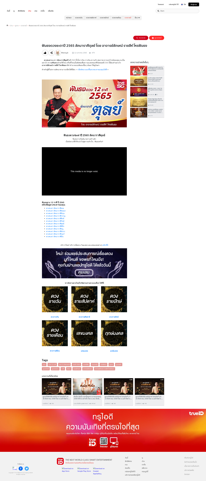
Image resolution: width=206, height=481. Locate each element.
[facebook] (21, 468)
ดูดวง (17, 25)
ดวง (44, 364)
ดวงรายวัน (79, 17)
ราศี (63, 369)
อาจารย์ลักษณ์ (87, 369)
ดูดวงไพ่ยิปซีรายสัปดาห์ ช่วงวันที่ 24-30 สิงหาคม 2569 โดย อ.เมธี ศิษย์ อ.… (56, 398)
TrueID (13, 4)
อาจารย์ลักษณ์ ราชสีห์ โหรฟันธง (104, 369)
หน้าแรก (69, 17)
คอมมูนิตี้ (145, 471)
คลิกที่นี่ (105, 245)
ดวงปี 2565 (76, 364)
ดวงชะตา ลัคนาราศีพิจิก (55, 226)
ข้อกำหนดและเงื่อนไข (190, 462)
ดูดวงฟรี (118, 364)
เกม (36, 11)
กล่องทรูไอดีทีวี (130, 471)
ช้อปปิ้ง (127, 468)
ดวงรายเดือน (116, 17)
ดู (13, 11)
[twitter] (27, 468)
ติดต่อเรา (187, 474)
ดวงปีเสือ (86, 364)
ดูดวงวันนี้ (157, 38)
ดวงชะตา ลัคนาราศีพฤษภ (56, 211)
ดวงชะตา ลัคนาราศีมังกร (55, 231)
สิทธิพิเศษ (21, 11)
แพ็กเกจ (144, 468)
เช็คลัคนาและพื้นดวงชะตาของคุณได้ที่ (92, 70)
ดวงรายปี (128, 17)
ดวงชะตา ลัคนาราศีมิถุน (55, 213)
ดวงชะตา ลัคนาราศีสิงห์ (55, 218)
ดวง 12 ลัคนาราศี (64, 364)
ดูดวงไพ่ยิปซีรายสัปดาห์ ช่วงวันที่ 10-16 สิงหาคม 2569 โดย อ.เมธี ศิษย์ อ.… (149, 398)
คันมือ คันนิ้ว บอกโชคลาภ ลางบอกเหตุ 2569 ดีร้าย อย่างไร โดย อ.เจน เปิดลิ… (87, 398)
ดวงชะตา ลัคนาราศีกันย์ (55, 221)
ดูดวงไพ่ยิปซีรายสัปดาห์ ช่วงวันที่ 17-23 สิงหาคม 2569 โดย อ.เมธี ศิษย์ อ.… (118, 398)
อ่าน (29, 11)
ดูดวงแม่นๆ (55, 369)
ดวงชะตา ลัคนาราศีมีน (54, 237)
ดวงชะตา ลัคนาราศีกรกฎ (55, 216)
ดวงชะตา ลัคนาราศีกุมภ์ (55, 234)
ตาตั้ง (43, 11)
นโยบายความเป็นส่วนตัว (191, 466)
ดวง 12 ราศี (52, 364)
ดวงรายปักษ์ (104, 17)
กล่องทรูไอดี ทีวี (174, 4)
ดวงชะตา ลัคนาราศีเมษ (55, 208)
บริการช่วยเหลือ (189, 470)
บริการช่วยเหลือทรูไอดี (132, 475)
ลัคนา (68, 369)
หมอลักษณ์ (77, 369)
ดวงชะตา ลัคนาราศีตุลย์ (55, 224)
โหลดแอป (161, 4)
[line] (15, 468)
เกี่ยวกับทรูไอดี (188, 458)
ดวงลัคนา (103, 364)
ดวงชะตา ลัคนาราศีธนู (54, 229)
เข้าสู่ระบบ (194, 4)
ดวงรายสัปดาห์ (91, 17)
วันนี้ (8, 11)
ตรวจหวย (142, 38)
